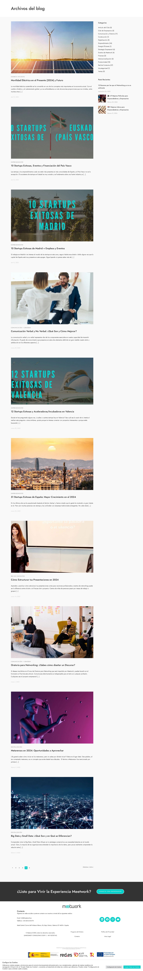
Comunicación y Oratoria (21, 328)
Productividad (102, 62)
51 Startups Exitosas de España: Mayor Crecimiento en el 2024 (43, 497)
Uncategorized (103, 68)
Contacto (77, 936)
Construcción (102, 37)
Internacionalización (104, 59)
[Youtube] (118, 919)
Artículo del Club (103, 28)
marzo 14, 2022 (15, 596)
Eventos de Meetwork (105, 53)
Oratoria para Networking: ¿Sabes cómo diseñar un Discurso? (43, 665)
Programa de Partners (77, 932)
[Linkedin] (102, 919)
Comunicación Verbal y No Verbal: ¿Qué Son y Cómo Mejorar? (44, 331)
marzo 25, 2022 (15, 511)
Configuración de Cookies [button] (114, 967)
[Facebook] (107, 919)
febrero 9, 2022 (15, 767)
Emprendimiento (17, 162)
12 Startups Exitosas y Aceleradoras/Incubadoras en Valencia (42, 411)
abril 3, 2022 (15, 263)
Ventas (100, 71)
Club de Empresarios (105, 31)
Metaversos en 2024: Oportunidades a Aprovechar (37, 750)
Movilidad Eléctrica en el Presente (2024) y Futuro (37, 80)
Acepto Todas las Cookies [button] (132, 967)
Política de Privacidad (107, 932)
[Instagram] (112, 919)
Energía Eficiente (18, 77)
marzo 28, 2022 (15, 428)
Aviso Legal (107, 936)
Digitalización (16, 747)
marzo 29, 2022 (15, 348)
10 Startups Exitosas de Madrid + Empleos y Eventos (38, 248)
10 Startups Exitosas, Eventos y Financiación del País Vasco (41, 165)
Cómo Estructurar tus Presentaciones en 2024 (35, 579)
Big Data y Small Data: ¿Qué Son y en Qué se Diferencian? (41, 835)
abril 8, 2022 (15, 97)
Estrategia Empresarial (105, 49)
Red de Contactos (18, 576)
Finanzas (101, 56)
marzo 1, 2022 (15, 682)
